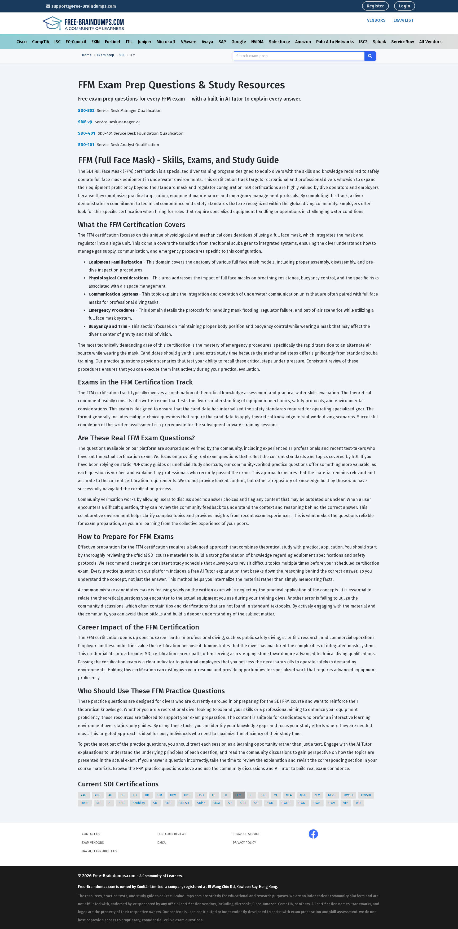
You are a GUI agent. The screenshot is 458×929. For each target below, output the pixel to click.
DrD (187, 795)
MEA (289, 795)
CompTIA (41, 41)
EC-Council (76, 41)
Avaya (208, 41)
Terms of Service (246, 834)
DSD (201, 795)
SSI (256, 803)
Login (404, 5)
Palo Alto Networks (335, 41)
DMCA (161, 843)
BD (123, 795)
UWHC (286, 803)
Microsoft (167, 41)
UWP (317, 803)
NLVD (332, 795)
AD (110, 795)
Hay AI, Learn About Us (99, 851)
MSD (303, 795)
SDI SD (184, 803)
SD (155, 803)
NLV (318, 795)
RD (98, 803)
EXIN (96, 41)
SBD (122, 803)
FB (226, 795)
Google (239, 41)
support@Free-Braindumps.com (83, 6)
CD (135, 795)
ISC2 (363, 41)
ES (214, 795)
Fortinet (113, 41)
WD (359, 803)
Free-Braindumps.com (114, 875)
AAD (84, 795)
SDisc (201, 803)
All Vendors (430, 41)
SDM (217, 803)
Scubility (139, 803)
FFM (239, 795)
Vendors (376, 20)
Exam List (403, 20)
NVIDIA (258, 41)
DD (147, 795)
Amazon (303, 41)
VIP (346, 803)
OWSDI (366, 795)
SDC (168, 803)
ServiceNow (403, 41)
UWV (332, 803)
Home (87, 55)
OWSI (85, 803)
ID (251, 795)
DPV (173, 795)
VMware (189, 41)
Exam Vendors (93, 843)
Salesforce (280, 41)
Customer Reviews (171, 834)
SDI (122, 55)
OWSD (349, 795)
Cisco (22, 41)
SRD (243, 803)
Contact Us (91, 834)
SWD (270, 803)
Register (375, 5)
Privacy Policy (244, 843)
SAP (222, 41)
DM (160, 795)
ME (276, 795)
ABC (98, 795)
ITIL (130, 41)
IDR (263, 795)
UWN (302, 803)
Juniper (145, 41)
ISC (57, 41)
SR (230, 803)
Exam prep (105, 55)
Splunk (380, 41)
